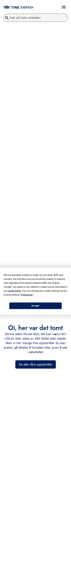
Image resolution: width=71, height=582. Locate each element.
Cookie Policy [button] (14, 290)
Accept (35, 305)
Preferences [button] (27, 294)
